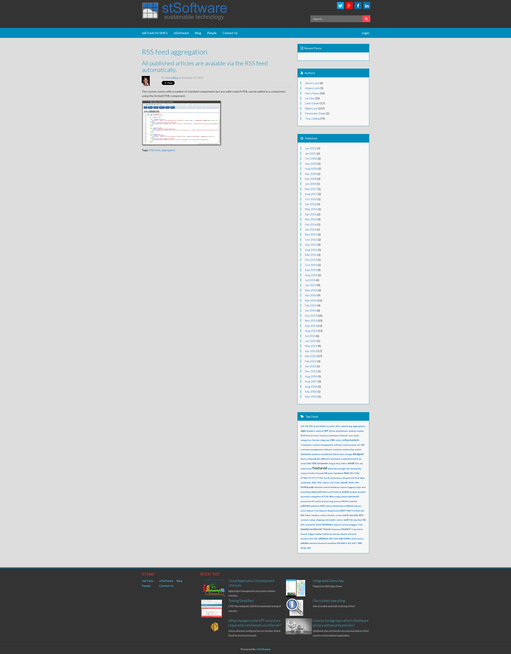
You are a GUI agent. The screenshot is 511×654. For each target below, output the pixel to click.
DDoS (336, 454)
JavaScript (306, 482)
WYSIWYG (342, 543)
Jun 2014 (310, 285)
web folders (345, 538)
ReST (343, 510)
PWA (322, 506)
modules (362, 492)
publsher (315, 506)
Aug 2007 (311, 381)
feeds (157, 150)
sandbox (315, 515)
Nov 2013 (311, 320)
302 (306, 426)
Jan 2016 (310, 229)
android (319, 431)
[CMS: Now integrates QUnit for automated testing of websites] (211, 608)
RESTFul (351, 510)
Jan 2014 (310, 310)
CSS (362, 445)
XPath (304, 548)
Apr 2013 (311, 351)
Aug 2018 (311, 168)
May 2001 (311, 396)
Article (332, 431)
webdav (305, 543)
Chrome (316, 440)
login (358, 487)
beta (308, 435)
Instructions (336, 478)
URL (316, 538)
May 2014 (311, 290)
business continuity (329, 435)
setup (312, 520)
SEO (361, 515)
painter (344, 496)
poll (324, 501)
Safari (308, 515)
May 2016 (311, 209)
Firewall (320, 473)
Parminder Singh (315, 113)
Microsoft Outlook (332, 492)
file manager (340, 468)
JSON (351, 482)
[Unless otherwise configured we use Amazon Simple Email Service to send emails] (214, 627)
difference (325, 459)
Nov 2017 (311, 189)
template (305, 529)
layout (344, 487)
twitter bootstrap (331, 534)
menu (314, 492)
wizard (323, 543)
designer (358, 454)
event (303, 468)
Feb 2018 (311, 178)
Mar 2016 (311, 219)
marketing (306, 492)
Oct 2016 (311, 199)
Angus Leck (312, 88)
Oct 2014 (311, 265)
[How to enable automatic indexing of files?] (295, 608)
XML (360, 543)
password (354, 496)
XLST (354, 543)
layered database (331, 487)
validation (323, 538)
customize (306, 454)
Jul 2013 (310, 336)
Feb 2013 (311, 361)
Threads (327, 529)
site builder (330, 520)
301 (302, 426)
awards (352, 431)
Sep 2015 (311, 244)
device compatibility (310, 459)
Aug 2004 (311, 386)
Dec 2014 (311, 259)
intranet (346, 478)
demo (342, 454)
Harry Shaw (312, 93)
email (351, 463)
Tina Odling (171, 77)
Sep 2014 (311, 270)
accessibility (319, 426)
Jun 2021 (310, 148)
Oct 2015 (311, 239)
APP (326, 430)
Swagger (353, 524)
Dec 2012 (311, 371)
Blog (198, 33)
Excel (309, 468)
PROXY (345, 501)
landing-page (307, 487)
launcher (318, 487)
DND (309, 463)
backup (360, 431)
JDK (319, 482)
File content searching (329, 601)
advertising (346, 426)
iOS (352, 478)
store (318, 524)
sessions (305, 520)
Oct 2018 (311, 158)
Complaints (306, 445)
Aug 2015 (311, 249)
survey (345, 524)
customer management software (316, 449)
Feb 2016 (311, 224)
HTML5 (304, 478)
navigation (316, 496)
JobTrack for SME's (155, 33)
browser (315, 435)
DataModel (326, 454)
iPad (357, 478)
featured (319, 468)
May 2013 (311, 346)
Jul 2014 (310, 280)
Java (362, 478)
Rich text (360, 510)
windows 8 (314, 543)
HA (325, 473)
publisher (305, 506)
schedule (330, 515)
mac (364, 487)
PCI (313, 501)
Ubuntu (343, 534)
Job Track (335, 482)
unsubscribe (307, 538)
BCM (303, 435)
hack (330, 473)
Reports (323, 510)
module (353, 492)
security (353, 515)
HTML (356, 473)
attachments (342, 431)
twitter (318, 534)
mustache (305, 496)
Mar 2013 (311, 356)
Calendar (343, 435)
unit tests (352, 534)
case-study (353, 435)
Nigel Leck (311, 108)
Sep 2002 (311, 391)
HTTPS (319, 478)
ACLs (338, 426)
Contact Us (230, 33)
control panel (349, 445)
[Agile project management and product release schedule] (214, 588)
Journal (344, 482)
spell (346, 520)
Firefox (311, 473)
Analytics (310, 431)
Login (365, 33)
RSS (151, 150)
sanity (323, 515)
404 (311, 426)
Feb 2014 (311, 305)
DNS (314, 463)
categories (306, 440)
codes (338, 440)
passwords (306, 501)
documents (322, 463)
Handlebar (338, 473)
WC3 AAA (333, 538)
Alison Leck (312, 83)
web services (358, 538)
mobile (345, 492)
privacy (337, 501)
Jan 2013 (310, 366)
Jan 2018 (310, 183)
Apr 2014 (311, 295)
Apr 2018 (311, 173)
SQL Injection (355, 520)
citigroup (324, 440)
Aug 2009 (311, 376)
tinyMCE (346, 529)
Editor (344, 463)
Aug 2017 (311, 194)
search (345, 515)
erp (361, 463)
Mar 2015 (311, 254)
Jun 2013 (310, 341)
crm (358, 445)
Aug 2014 (311, 275)
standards (310, 524)
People (212, 33)
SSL (364, 519)
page (337, 496)
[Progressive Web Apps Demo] (296, 588)
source (339, 520)
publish (353, 501)
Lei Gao (309, 98)
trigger (311, 534)
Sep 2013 (311, 325)
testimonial (316, 529)
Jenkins (325, 482)
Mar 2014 (311, 300)
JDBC (314, 482)
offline (332, 496)
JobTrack (147, 580)
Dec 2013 (311, 315)
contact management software (327, 445)
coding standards (350, 440)
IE (329, 478)
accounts (330, 426)
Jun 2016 (310, 204)
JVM (356, 482)
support (337, 524)
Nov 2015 (311, 234)
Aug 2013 (311, 330)
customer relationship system (347, 449)
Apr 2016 (311, 214)
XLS (349, 543)
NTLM (325, 496)
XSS (309, 548)
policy (319, 501)
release (349, 506)
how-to (348, 473)
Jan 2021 (310, 153)
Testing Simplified (241, 601)
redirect (329, 506)
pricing (330, 501)
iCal (325, 478)
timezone (336, 529)
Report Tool (313, 510)
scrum (339, 515)
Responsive (334, 510)
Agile (303, 430)
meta (319, 492)
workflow (331, 543)
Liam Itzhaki (312, 103)
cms (332, 439)
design (349, 454)
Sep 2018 (311, 163)
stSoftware (181, 33)
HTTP (312, 478)
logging (351, 487)
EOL (357, 463)
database (316, 454)
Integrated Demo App (328, 581)
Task (360, 524)
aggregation (168, 150)
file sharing (352, 468)
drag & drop (335, 463)
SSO (303, 524)
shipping (320, 520)
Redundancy (339, 506)
